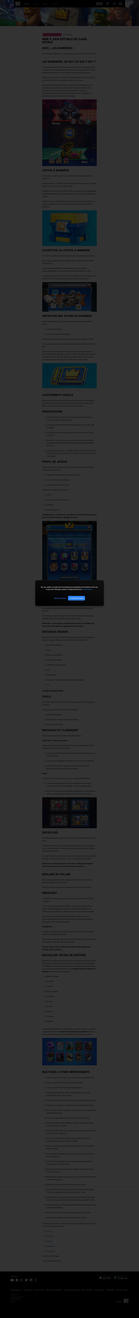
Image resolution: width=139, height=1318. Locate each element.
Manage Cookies (60, 598)
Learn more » (88, 589)
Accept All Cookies (76, 598)
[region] (69, 593)
